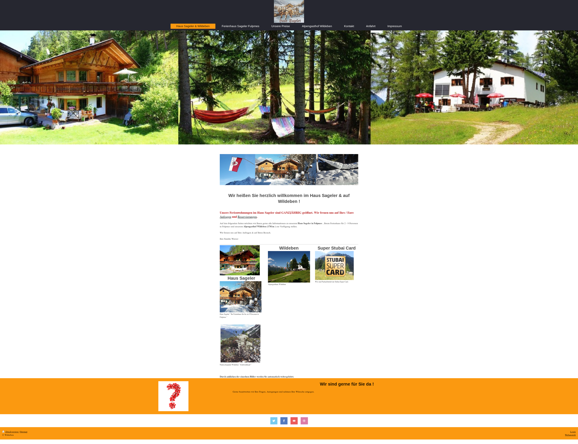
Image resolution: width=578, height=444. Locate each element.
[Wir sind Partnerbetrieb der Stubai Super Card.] (334, 265)
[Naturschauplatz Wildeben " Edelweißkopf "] (240, 344)
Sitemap (23, 431)
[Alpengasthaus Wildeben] (289, 267)
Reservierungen (247, 217)
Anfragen (225, 217)
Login (573, 431)
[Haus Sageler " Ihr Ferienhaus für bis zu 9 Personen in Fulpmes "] (240, 296)
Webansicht (570, 434)
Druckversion (12, 431)
